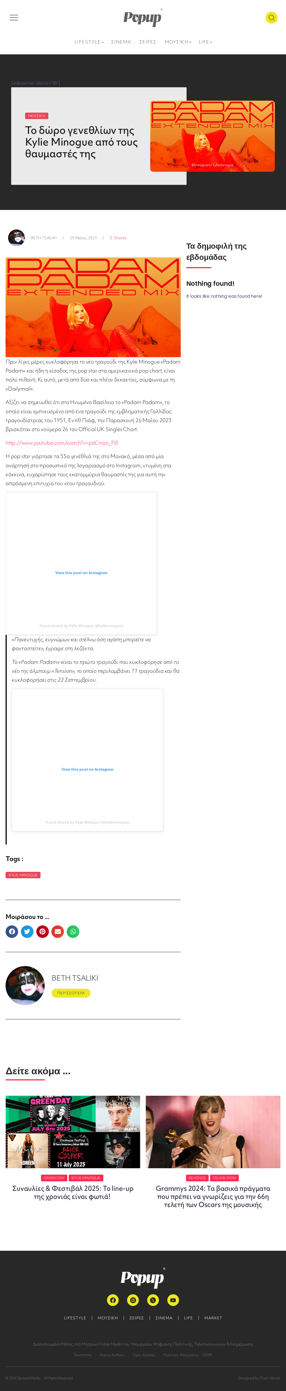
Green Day (54, 1177)
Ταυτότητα (83, 1355)
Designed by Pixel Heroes (259, 1378)
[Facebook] (113, 1300)
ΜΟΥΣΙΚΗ (36, 115)
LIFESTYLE (75, 1317)
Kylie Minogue (23, 875)
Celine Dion (224, 1177)
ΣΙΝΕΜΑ (164, 1317)
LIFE (188, 1317)
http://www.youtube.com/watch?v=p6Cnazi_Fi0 (62, 442)
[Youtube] (173, 1300)
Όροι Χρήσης (144, 1355)
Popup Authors (112, 1355)
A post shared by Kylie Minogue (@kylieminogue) (81, 625)
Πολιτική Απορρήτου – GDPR (187, 1355)
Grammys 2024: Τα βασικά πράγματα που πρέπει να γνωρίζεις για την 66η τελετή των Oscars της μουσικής (213, 1196)
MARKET (213, 1317)
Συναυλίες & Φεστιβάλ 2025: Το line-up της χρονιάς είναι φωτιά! (73, 1192)
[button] (12, 931)
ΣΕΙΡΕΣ (137, 1317)
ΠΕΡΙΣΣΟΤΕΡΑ (71, 993)
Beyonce (197, 1177)
